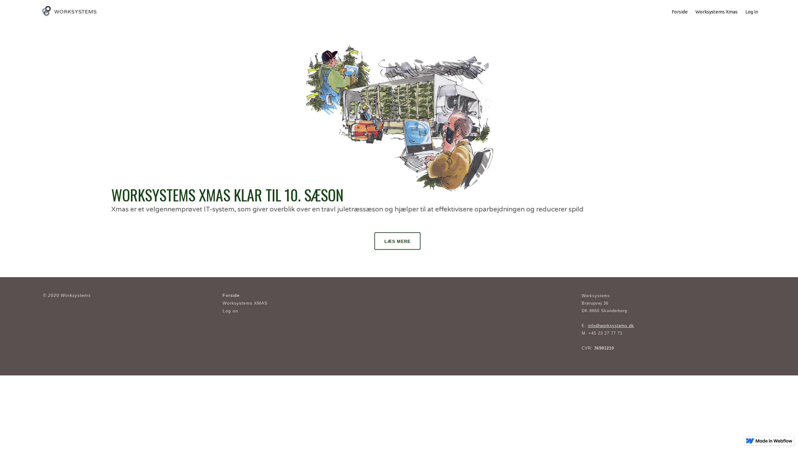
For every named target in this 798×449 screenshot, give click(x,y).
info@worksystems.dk (611, 325)
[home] (47, 12)
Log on (230, 310)
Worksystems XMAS (245, 303)
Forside (231, 295)
